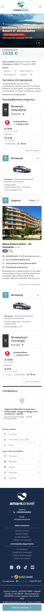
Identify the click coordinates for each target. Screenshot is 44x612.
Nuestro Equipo (22, 534)
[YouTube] (32, 567)
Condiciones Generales (22, 552)
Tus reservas (22, 549)
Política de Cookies (22, 558)
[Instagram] (11, 567)
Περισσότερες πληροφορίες (14, 94)
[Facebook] (18, 567)
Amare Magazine (22, 537)
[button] (6, 223)
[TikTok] (25, 567)
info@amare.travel (22, 519)
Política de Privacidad (22, 555)
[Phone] (2, 7)
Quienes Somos (22, 531)
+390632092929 (23, 512)
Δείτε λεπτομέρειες (33, 150)
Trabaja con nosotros (22, 540)
